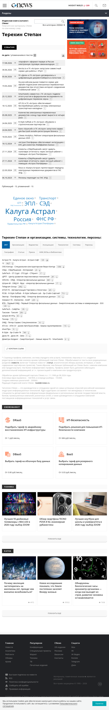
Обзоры (8, 658)
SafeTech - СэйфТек (11, 309)
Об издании (59, 647)
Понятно (99, 703)
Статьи (21, 252)
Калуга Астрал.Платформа (41, 223)
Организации (18, 245)
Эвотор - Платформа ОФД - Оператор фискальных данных (29, 296)
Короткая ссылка (16, 349)
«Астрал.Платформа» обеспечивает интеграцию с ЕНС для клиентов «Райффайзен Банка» (41, 143)
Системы (77, 245)
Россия (22, 219)
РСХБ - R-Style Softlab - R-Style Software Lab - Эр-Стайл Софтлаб (31, 293)
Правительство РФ (16, 223)
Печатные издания (38, 665)
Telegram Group (9, 286)
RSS (10, 678)
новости (15, 362)
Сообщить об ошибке (18, 685)
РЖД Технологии (16, 205)
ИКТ (6, 245)
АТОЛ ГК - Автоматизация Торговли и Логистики (24, 290)
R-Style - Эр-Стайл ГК (11, 332)
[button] (96, 5)
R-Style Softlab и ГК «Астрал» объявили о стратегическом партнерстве (37, 123)
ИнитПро (6, 329)
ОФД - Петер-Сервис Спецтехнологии (19, 322)
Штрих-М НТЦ (8, 315)
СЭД (44, 203)
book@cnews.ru (42, 383)
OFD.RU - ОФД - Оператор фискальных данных (23, 280)
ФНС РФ (45, 219)
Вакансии (58, 654)
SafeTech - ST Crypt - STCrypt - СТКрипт (20, 273)
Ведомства (33, 245)
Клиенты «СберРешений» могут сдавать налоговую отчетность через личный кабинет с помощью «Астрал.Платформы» (40, 151)
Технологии (63, 245)
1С (3, 263)
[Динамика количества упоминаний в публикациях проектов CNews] (63, 55)
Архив (8, 661)
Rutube (74, 658)
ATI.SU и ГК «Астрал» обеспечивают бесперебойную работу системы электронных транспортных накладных (39, 106)
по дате (5, 55)
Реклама (58, 651)
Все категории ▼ (54, 25)
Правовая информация (19, 689)
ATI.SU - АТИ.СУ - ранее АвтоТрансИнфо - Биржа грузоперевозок (32, 325)
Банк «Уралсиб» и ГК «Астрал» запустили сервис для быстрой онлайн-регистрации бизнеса (40, 129)
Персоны (89, 245)
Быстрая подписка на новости (23, 674)
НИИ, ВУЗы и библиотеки (50, 252)
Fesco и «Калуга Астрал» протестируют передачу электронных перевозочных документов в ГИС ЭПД (41, 170)
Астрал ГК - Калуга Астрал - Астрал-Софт (20, 260)
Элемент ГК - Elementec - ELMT (16, 300)
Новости (9, 647)
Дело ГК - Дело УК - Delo (13, 335)
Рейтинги (9, 654)
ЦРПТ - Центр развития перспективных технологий (25, 276)
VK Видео (75, 654)
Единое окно (23, 198)
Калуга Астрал (30, 211)
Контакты (58, 658)
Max (73, 647)
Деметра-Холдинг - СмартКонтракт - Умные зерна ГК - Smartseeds (32, 339)
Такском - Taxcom (10, 312)
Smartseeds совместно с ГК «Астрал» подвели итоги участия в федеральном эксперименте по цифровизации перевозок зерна (40, 96)
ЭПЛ (29, 203)
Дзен (73, 665)
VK (72, 651)
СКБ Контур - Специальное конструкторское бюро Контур (28, 266)
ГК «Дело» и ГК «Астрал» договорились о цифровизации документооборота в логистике (39, 76)
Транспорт (47, 198)
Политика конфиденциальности (23, 682)
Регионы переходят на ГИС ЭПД (33, 177)
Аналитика (10, 651)
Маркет (33, 654)
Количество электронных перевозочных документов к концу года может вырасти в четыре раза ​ (41, 115)
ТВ (31, 661)
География (9, 252)
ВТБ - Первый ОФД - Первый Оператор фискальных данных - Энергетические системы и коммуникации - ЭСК (53, 303)
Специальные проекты (40, 651)
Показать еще (54, 539)
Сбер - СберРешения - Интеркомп (17, 270)
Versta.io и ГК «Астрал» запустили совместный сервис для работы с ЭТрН (39, 69)
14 (47, 260)
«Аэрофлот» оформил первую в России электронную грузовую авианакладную (36, 62)
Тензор (5, 319)
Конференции (36, 647)
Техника (33, 658)
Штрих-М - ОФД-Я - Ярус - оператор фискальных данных (28, 283)
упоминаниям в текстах (22, 55)
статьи (50, 362)
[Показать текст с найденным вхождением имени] (34, 55)
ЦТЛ (19, 202)
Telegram (75, 661)
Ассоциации (48, 245)
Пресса (32, 252)
